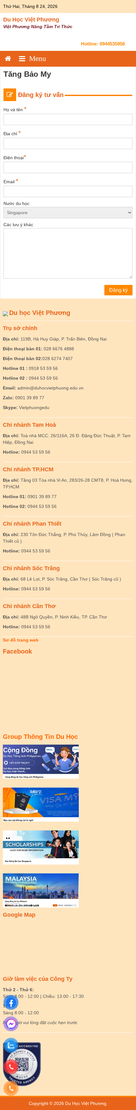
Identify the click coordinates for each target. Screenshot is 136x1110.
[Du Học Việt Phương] (8, 59)
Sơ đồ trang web (21, 639)
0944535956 (112, 43)
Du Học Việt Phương (31, 19)
